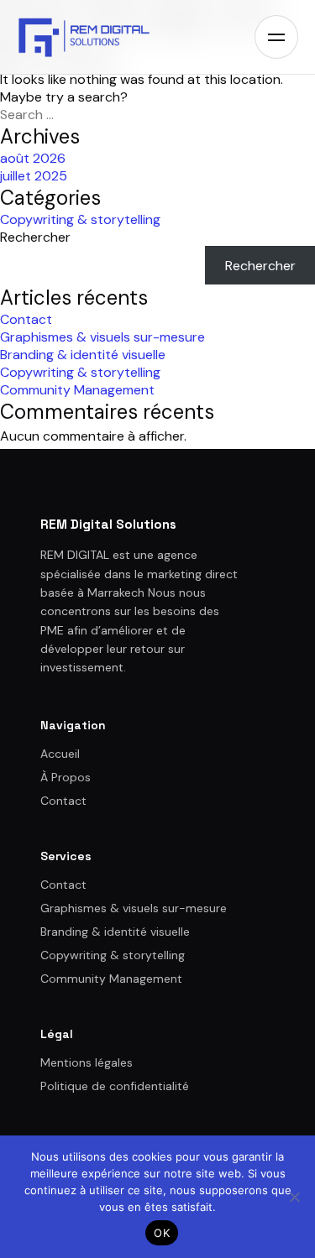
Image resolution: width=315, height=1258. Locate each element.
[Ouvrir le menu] (276, 37)
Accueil (60, 753)
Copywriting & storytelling (80, 219)
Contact (26, 319)
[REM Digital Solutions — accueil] (84, 37)
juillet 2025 (33, 176)
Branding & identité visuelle (82, 354)
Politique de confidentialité (114, 1086)
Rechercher (35, 237)
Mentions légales (86, 1062)
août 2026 (33, 158)
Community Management (77, 390)
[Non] (294, 1196)
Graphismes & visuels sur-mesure (102, 337)
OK (162, 1233)
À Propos (65, 777)
